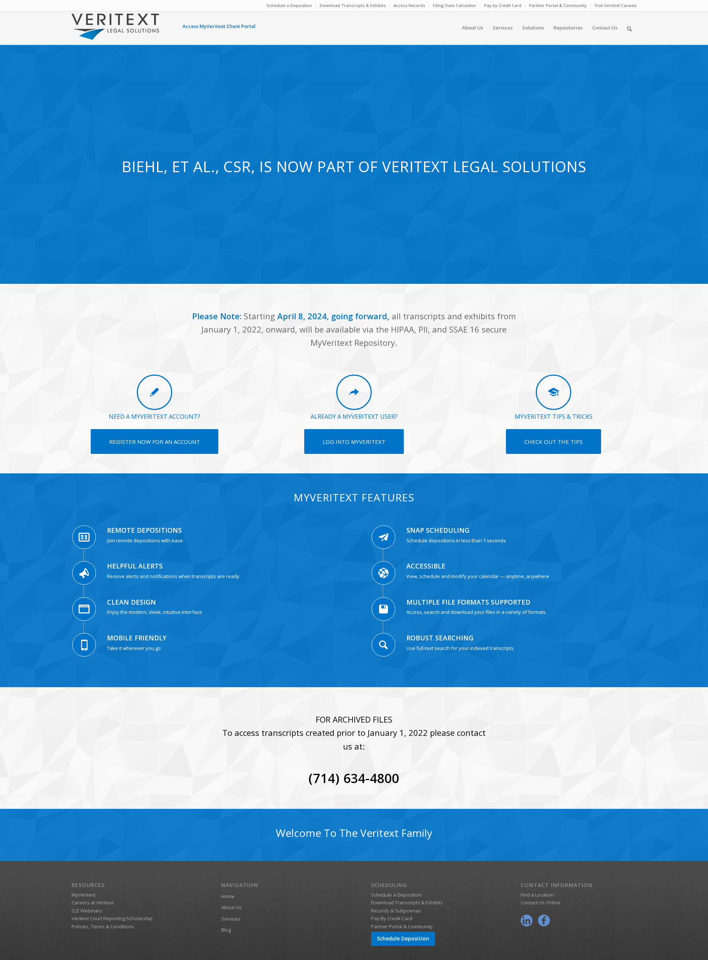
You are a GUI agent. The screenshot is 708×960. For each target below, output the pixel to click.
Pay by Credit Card (502, 5)
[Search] (629, 27)
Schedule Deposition (403, 938)
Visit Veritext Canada (615, 5)
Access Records (409, 5)
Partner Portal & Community (558, 5)
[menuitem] (289, 5)
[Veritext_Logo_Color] (115, 30)
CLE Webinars (87, 910)
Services (230, 918)
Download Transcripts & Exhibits (353, 5)
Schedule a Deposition (289, 5)
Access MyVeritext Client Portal (219, 26)
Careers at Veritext (93, 902)
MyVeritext (84, 894)
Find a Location (537, 894)
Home (228, 896)
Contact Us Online (540, 902)
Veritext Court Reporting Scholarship (112, 918)
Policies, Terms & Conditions (103, 926)
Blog (226, 929)
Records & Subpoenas (396, 910)
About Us (231, 907)
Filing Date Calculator (454, 5)
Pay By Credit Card (391, 918)
